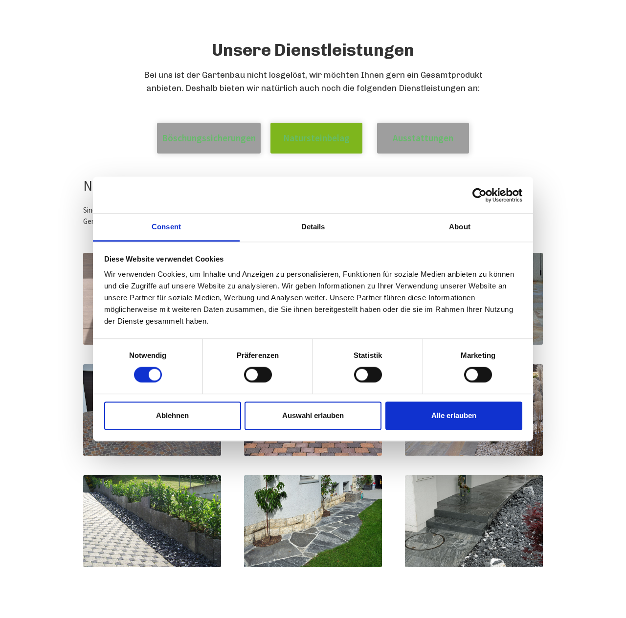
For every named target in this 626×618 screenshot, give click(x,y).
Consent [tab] (166, 226)
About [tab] (459, 226)
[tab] (209, 138)
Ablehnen (172, 415)
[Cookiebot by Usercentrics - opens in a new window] (479, 195)
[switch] (258, 375)
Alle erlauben (453, 415)
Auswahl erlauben (313, 415)
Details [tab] (313, 226)
